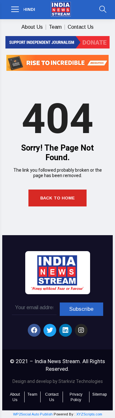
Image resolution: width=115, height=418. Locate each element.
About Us (32, 27)
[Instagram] (81, 330)
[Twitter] (49, 330)
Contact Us (81, 27)
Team (55, 27)
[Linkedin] (65, 330)
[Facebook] (34, 330)
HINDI (29, 9)
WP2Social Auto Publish (33, 414)
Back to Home (57, 198)
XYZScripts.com (89, 414)
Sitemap (99, 394)
